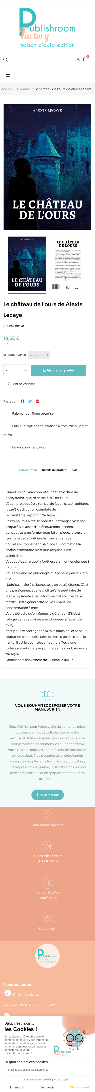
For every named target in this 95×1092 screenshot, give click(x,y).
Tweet (30, 401)
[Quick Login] (78, 60)
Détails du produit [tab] (54, 470)
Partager (22, 401)
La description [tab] (27, 470)
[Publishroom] (47, 956)
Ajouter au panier (60, 370)
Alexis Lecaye (13, 325)
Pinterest (37, 401)
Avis (75, 470)
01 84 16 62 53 (25, 994)
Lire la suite (49, 795)
